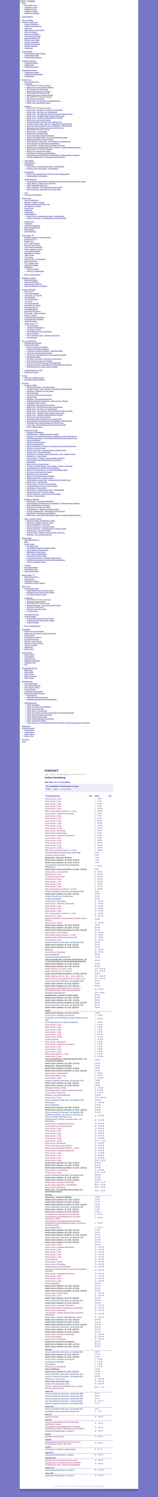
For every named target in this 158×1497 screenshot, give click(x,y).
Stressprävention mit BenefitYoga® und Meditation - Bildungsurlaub (62, 866)
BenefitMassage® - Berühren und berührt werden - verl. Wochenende (63, 1120)
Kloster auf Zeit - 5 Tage (53, 799)
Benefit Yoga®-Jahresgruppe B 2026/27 (58, 1145)
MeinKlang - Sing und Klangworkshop (57, 1095)
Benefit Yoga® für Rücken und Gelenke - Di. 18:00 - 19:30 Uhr (66, 869)
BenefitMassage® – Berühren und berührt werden (61, 995)
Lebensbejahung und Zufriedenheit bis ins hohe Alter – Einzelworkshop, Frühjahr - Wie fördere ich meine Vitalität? (64, 1427)
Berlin (55, 789)
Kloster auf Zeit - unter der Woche (56, 872)
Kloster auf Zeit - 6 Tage (53, 801)
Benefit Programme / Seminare (126, 778)
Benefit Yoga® (31, 801)
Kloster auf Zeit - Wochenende (55, 830)
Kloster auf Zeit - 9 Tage (53, 808)
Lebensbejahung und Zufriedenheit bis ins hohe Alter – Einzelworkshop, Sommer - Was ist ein (63, 1443)
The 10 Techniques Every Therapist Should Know (61, 1022)
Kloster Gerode (65, 789)
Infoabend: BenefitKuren (53, 898)
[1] (89, 798)
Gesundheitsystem (30, 5)
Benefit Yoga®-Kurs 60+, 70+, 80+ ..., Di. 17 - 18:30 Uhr (64, 976)
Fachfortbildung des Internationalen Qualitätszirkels (62, 1214)
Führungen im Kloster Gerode (55, 855)
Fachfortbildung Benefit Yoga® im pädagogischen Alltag (63, 1090)
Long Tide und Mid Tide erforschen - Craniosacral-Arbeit (63, 1401)
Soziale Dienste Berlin (126, 797)
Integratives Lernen (30, 7)
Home (24, 3)
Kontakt (126, 771)
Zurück (23, 1)
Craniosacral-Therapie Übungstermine (57, 957)
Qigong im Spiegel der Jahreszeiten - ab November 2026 (64, 1300)
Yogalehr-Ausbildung (31, 794)
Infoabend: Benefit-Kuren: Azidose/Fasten (59, 896)
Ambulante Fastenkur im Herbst (55, 1088)
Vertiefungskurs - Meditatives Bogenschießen (60, 1449)
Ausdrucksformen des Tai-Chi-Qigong (57, 1266)
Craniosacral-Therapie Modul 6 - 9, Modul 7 (59, 1455)
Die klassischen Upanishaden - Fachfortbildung (61, 1185)
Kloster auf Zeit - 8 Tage (53, 806)
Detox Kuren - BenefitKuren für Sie (126, 789)
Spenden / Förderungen (31, 786)
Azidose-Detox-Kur (51, 1259)
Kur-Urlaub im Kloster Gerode (55, 876)
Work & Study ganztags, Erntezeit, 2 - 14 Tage (60, 850)
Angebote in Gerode (31, 11)
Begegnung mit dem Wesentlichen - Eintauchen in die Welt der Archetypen (66, 1270)
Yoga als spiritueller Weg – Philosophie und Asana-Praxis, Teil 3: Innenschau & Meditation (66, 1060)
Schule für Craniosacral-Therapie (31, 817)
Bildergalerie (126, 809)
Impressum (89, 1486)
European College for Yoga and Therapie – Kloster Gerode (31, 809)
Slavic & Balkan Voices (53, 1227)
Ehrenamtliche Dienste (126, 801)
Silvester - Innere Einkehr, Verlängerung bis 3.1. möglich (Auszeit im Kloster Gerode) (64, 1387)
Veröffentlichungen (126, 813)
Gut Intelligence (50, 1364)
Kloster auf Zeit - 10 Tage (53, 828)
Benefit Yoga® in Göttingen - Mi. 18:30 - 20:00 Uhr (62, 944)
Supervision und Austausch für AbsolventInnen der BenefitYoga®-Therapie (62, 1423)
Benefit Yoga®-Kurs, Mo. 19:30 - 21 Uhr (58, 969)
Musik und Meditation (52, 954)
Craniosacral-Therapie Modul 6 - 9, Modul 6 (59, 1431)
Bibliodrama (49, 949)
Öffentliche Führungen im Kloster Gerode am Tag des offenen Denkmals (65, 919)
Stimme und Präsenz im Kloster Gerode (58, 1126)
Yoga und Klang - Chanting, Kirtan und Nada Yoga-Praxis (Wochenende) (64, 1313)
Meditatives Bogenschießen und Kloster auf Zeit (61, 937)
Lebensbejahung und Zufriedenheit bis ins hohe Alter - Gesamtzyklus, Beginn (63, 1217)
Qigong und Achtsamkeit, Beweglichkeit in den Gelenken (64, 1308)
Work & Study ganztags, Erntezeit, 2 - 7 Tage (60, 913)
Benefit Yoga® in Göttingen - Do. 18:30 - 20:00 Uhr (62, 894)
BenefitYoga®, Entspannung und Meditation (59, 1341)
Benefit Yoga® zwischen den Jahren (57, 1381)
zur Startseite (79, 751)
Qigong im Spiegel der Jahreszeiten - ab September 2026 (64, 891)
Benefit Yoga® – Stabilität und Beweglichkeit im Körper (63, 1317)
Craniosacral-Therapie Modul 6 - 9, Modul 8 (59, 1470)
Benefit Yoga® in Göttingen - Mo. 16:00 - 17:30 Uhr (62, 862)
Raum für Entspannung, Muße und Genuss (126, 793)
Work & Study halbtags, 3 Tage (55, 1075)
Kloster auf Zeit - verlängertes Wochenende (59, 813)
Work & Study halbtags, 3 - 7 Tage (56, 1054)
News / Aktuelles (31, 782)
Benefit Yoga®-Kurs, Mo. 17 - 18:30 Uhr (58, 971)
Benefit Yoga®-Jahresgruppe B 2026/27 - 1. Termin (62, 1148)
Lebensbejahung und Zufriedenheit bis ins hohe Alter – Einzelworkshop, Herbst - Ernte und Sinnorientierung (63, 989)
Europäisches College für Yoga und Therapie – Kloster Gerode (31, 805)
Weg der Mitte (126, 782)
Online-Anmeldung (64, 774)
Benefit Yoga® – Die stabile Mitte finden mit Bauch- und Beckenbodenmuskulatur (64, 1190)
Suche (31, 774)
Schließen (31, 1)
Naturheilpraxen (126, 805)
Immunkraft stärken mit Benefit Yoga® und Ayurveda (63, 852)
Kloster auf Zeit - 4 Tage (53, 816)
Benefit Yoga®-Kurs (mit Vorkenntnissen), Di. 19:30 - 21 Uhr (65, 978)
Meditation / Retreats (31, 813)
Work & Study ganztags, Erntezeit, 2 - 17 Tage (60, 811)
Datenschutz (99, 1486)
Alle (49, 789)
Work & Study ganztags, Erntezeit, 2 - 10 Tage (60, 889)
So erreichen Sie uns (127, 774)
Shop (24, 742)
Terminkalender (31, 790)
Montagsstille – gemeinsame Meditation (58, 857)
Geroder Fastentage (51, 1039)
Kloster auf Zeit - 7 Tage (53, 804)
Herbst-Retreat (50, 1102)
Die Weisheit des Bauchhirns (54, 1362)
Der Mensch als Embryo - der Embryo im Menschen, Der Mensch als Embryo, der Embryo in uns (64, 1115)
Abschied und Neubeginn (53, 1337)
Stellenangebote (31, 778)
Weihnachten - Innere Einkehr (55, 1379)
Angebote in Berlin (30, 9)
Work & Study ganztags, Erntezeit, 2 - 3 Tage (60, 935)
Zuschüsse (126, 817)
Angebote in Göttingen (31, 13)
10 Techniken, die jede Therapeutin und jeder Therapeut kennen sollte (66, 1018)
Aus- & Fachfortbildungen (31, 821)
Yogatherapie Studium (31, 797)
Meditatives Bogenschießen (54, 1436)
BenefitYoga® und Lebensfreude (56, 833)
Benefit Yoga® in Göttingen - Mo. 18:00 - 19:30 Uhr (62, 860)
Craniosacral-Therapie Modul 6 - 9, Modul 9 (59, 1475)
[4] (90, 1431)
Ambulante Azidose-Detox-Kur (55, 993)
